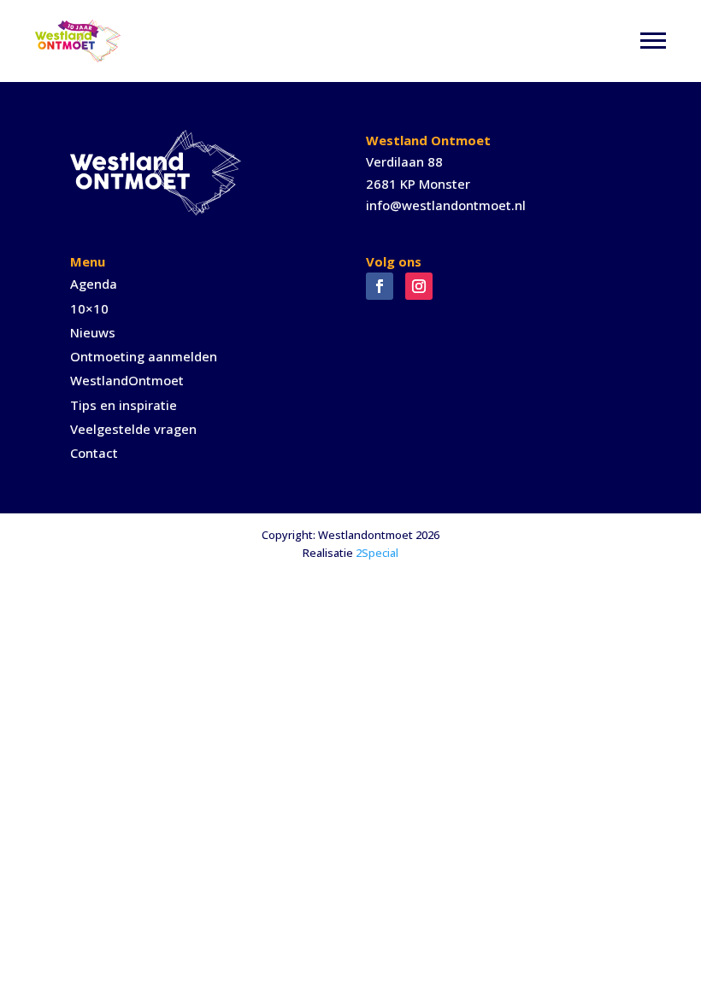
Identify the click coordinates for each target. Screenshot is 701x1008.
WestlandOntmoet (127, 380)
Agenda (93, 283)
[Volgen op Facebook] (379, 286)
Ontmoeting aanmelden (143, 356)
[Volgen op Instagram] (419, 286)
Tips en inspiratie (123, 404)
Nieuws (92, 332)
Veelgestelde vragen (133, 428)
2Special (377, 552)
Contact (94, 452)
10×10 (89, 308)
